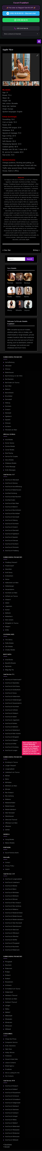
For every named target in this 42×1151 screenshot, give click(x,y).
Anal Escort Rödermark (12, 950)
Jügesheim (8, 606)
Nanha (26, 297)
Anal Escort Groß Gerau (12, 686)
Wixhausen (8, 1026)
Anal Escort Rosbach (11, 1086)
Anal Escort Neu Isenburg (13, 906)
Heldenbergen (9, 586)
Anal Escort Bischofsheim (13, 510)
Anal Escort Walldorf (11, 1123)
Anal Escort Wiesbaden (12, 1130)
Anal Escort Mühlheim (12, 896)
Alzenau (7, 369)
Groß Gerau (8, 572)
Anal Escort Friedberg (12, 550)
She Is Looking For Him (12, 1073)
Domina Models (10, 446)
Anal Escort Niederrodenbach (14, 919)
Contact (7, 862)
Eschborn (8, 426)
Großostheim (9, 576)
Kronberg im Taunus (11, 762)
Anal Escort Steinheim (12, 1109)
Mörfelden (8, 782)
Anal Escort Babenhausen (13, 490)
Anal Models (9, 439)
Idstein (7, 603)
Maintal (7, 775)
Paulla (9, 297)
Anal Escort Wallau (11, 1119)
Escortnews (8, 1144)
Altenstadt (8, 365)
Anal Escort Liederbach (12, 882)
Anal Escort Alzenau (11, 483)
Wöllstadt (8, 1029)
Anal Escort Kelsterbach (12, 730)
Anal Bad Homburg (11, 493)
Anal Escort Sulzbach (11, 1113)
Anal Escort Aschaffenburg (13, 486)
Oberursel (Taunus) (11, 819)
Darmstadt (8, 399)
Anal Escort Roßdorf (11, 1089)
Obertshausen (9, 816)
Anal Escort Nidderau (11, 909)
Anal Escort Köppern (11, 740)
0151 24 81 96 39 (22, 28)
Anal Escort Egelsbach (12, 534)
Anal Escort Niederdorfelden (14, 913)
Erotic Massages (10, 470)
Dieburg (7, 403)
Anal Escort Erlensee (11, 540)
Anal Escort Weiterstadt (12, 1126)
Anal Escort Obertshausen (13, 926)
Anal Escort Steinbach (12, 1106)
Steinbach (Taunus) (11, 995)
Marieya (27, 283)
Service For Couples (11, 456)
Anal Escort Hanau (11, 693)
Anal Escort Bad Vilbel (12, 503)
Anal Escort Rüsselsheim (12, 1092)
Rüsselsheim (9, 982)
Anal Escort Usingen (11, 1116)
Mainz (7, 779)
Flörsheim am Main (11, 430)
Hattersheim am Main (11, 582)
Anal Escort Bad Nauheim (13, 496)
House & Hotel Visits (11, 1059)
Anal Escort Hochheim (12, 706)
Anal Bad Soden (10, 500)
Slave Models (9, 460)
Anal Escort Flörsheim (12, 547)
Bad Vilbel (8, 386)
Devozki (7, 1146)
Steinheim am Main (11, 999)
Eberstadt (8, 413)
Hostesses (8, 1056)
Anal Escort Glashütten (12, 683)
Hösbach (8, 599)
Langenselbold (9, 769)
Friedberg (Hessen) (11, 562)
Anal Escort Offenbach (12, 933)
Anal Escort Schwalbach (12, 1099)
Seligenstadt (9, 992)
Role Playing (9, 453)
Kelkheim (8, 613)
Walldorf (7, 1012)
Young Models (9, 839)
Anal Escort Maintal (11, 886)
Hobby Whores (9, 1052)
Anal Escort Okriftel (11, 940)
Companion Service (11, 1042)
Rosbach (8, 975)
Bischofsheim (9, 392)
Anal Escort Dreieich (11, 527)
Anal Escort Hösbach (11, 713)
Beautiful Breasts (10, 663)
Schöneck (8, 985)
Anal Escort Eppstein (11, 537)
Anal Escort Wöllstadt (11, 1140)
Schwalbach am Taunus (12, 988)
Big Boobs (8, 666)
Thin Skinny (9, 639)
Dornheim (8, 406)
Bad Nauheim (9, 379)
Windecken (8, 1022)
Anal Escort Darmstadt (12, 517)
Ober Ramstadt (9, 813)
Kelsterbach (9, 616)
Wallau (7, 1009)
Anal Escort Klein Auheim (13, 733)
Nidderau (8, 799)
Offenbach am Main (11, 823)
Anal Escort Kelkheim (11, 727)
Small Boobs (9, 659)
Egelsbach (8, 416)
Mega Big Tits (9, 670)
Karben (7, 609)
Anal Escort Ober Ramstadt (13, 923)
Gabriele (19, 283)
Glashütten (8, 569)
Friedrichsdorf (9, 566)
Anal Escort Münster (11, 899)
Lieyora (26, 310)
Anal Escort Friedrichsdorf (13, 679)
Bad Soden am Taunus (12, 382)
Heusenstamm (9, 589)
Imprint (7, 869)
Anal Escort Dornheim (12, 523)
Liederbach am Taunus (12, 772)
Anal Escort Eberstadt (11, 530)
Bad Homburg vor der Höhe (13, 376)
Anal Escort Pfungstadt (12, 943)
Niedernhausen (10, 806)
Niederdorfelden (10, 802)
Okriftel (7, 829)
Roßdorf (7, 978)
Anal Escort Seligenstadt (12, 1102)
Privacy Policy (9, 866)
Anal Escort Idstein (11, 716)
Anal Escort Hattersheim (12, 696)
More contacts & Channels (12, 34)
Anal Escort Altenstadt (12, 480)
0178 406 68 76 (22, 20)
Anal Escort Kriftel (10, 743)
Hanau (7, 579)
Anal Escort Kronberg (11, 747)
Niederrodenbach (10, 809)
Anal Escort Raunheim (12, 946)
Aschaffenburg (9, 362)
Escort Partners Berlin (12, 852)
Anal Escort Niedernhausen (13, 916)
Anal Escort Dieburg (11, 520)
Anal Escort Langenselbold (13, 879)
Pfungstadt (8, 961)
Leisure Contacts (10, 1062)
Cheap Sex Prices (10, 1039)
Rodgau (7, 972)
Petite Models (9, 643)
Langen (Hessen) (10, 765)
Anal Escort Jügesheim (12, 720)
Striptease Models (10, 463)
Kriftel (7, 630)
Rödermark (8, 968)
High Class (8, 1049)
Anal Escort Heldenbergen (13, 700)
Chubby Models (10, 650)
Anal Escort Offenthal (11, 936)
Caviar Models (9, 449)
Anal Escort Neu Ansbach (13, 902)
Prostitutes (8, 1069)
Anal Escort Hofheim (11, 710)
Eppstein (7, 419)
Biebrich (7, 389)
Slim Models (9, 646)
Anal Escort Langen (11, 750)
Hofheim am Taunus (11, 596)
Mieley (9, 310)
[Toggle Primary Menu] (39, 41)
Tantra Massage (10, 466)
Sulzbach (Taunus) (11, 1002)
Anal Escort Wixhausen (12, 1136)
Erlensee (8, 423)
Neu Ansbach (9, 792)
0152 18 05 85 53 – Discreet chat (23, 13)
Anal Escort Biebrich (11, 507)
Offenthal (8, 826)
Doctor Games (9, 443)
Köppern (7, 626)
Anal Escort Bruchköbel (12, 513)
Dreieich (7, 409)
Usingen (7, 1005)
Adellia (18, 297)
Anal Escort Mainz (10, 889)
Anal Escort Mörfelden (12, 892)
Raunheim (8, 965)
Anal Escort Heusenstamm (13, 703)
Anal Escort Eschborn (11, 544)
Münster (7, 789)
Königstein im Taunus (11, 623)
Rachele (10, 283)
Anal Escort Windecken (12, 1133)
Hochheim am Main (11, 593)
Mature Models (9, 843)
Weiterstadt (8, 1015)
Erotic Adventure (10, 1046)
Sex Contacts (9, 1076)
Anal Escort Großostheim (13, 689)
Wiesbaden (8, 1019)
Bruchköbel (8, 396)
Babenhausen (9, 372)
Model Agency (9, 1066)
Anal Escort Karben (11, 723)
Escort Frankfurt (21, 3)
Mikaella (19, 310)
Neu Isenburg (9, 796)
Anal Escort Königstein (12, 737)
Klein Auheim (9, 620)
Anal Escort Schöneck (12, 1096)
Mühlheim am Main (11, 786)
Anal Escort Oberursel (12, 929)
